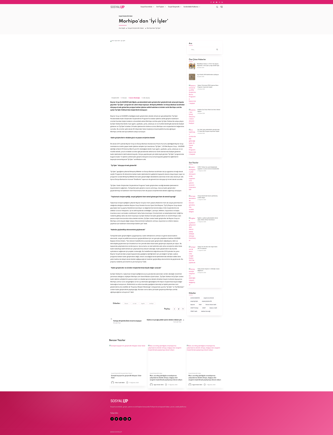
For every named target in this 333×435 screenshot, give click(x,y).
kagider (143, 303)
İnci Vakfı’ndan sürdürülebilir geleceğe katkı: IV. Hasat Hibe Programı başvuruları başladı (209, 130)
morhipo (151, 303)
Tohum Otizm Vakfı (210, 304)
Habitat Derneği (205, 311)
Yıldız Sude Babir (120, 382)
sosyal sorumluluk (209, 298)
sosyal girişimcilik (207, 301)
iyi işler (134, 303)
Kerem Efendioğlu (134, 98)
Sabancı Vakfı (213, 308)
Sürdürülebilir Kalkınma (190, 7)
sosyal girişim (194, 301)
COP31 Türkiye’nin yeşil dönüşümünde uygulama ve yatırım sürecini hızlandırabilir (208, 167)
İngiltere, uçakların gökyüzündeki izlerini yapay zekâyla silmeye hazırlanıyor (208, 218)
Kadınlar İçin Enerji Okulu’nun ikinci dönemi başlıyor (209, 110)
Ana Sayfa (122, 28)
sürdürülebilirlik (195, 298)
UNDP (204, 308)
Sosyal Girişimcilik (173, 7)
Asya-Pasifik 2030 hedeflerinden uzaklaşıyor (208, 74)
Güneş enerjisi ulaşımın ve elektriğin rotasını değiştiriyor (208, 269)
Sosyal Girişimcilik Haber (126, 16)
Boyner (126, 303)
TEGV (200, 304)
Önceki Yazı (127, 322)
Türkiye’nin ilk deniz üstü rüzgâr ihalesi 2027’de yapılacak (207, 247)
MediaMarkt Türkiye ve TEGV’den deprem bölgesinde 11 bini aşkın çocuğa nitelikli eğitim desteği (208, 64)
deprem (192, 304)
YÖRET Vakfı (193, 311)
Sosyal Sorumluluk (146, 7)
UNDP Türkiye (194, 308)
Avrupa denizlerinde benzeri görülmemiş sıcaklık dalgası (207, 196)
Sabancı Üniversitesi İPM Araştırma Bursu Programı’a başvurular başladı (208, 86)
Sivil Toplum (160, 7)
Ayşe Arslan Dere (159, 384)
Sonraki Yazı (164, 321)
